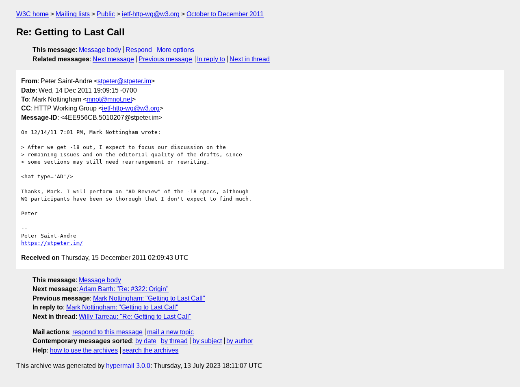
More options (175, 49)
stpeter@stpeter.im (124, 81)
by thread (174, 340)
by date (145, 340)
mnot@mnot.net (109, 99)
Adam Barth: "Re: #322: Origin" (124, 288)
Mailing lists (73, 14)
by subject (207, 340)
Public (106, 14)
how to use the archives (84, 350)
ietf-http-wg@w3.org (151, 14)
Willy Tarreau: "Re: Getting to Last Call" (135, 316)
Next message (113, 59)
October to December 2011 (225, 14)
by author (239, 340)
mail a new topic (170, 332)
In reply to (211, 59)
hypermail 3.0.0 (128, 365)
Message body (100, 49)
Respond (139, 49)
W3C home (32, 14)
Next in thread (250, 59)
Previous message (165, 59)
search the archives (150, 350)
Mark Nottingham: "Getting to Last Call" (149, 298)
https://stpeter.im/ (52, 243)
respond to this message (107, 332)
